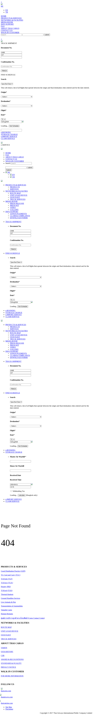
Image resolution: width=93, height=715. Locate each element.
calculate (22, 495)
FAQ (3, 26)
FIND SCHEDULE (12, 253)
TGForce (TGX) (7, 583)
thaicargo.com (6, 691)
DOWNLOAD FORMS (19, 218)
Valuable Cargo (6, 610)
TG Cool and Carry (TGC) (10, 575)
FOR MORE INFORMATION (12, 676)
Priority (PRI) (6, 587)
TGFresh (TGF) (6, 579)
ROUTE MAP (15, 193)
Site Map (8, 707)
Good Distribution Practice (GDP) (13, 571)
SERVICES (14, 189)
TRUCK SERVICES (17, 199)
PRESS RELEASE (17, 203)
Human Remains (7, 614)
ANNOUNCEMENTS (18, 214)
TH (6, 12)
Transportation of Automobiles (12, 606)
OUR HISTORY (7, 652)
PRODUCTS (15, 187)
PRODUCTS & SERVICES (11, 18)
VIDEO (13, 207)
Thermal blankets (7, 594)
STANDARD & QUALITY (11, 663)
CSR (2, 655)
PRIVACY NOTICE (8, 667)
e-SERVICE (5, 145)
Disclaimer (9, 709)
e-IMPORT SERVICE (9, 136)
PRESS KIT (14, 205)
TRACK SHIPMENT (13, 222)
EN (6, 10)
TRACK (4, 71)
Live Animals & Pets (8, 602)
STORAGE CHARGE (9, 134)
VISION (4, 648)
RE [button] (2, 6)
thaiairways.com (7, 697)
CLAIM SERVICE (8, 138)
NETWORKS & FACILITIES (12, 20)
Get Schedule (14, 126)
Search (7, 163)
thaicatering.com (7, 703)
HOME (3, 16)
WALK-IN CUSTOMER (10, 32)
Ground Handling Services (10, 598)
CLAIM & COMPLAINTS (20, 216)
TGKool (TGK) (6, 590)
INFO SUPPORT (7, 24)
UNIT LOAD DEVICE (18, 195)
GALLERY (14, 210)
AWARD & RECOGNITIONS (12, 659)
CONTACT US (6, 30)
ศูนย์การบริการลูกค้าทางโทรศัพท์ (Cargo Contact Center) (23, 618)
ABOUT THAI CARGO (10, 28)
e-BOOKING (6, 132)
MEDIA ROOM (7, 22)
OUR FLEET (15, 197)
